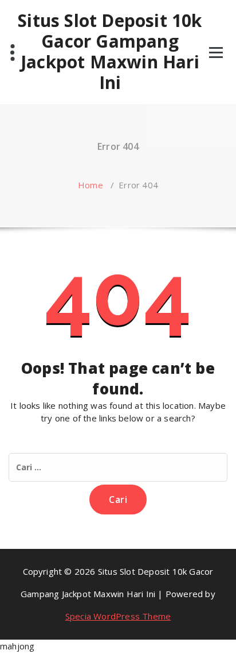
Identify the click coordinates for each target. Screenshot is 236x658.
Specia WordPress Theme (118, 616)
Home (90, 185)
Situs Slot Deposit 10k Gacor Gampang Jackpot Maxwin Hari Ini (110, 51)
